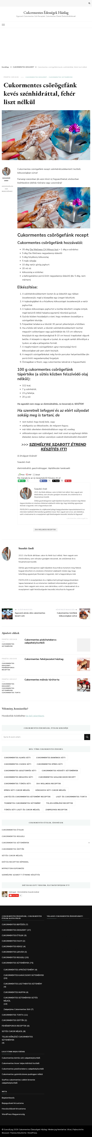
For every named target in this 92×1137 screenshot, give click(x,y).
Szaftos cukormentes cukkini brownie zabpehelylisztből (18, 1081)
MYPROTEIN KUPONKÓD (13, 868)
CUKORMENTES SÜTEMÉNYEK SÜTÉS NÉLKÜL (21, 999)
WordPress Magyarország (13, 1114)
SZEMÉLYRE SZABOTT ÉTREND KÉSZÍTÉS (21, 875)
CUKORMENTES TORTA (11, 693)
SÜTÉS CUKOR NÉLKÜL (12, 855)
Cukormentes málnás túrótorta (42, 679)
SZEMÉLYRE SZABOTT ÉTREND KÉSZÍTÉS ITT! (57, 447)
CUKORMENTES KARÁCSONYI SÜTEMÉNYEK (24, 975)
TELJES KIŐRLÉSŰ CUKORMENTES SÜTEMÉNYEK (17, 1038)
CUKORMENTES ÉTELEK (13, 830)
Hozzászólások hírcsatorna (14, 1108)
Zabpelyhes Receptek (56, 810)
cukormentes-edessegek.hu (77, 518)
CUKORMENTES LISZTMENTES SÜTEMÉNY (23, 983)
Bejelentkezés (8, 1098)
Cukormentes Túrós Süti (17, 783)
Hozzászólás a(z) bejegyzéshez (7, 188)
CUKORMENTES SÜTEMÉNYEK (61, 77)
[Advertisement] (46, 46)
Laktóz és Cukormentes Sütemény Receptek (27, 797)
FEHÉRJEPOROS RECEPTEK (8, 669)
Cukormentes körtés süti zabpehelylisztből (21, 1058)
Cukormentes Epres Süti (50, 764)
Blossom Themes (9, 1133)
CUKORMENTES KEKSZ (12, 946)
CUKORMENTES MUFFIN (14, 992)
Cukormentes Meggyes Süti (18, 777)
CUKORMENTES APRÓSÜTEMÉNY (19, 969)
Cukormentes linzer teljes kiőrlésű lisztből (20, 1063)
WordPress (32, 1133)
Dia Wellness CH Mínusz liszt (44, 249)
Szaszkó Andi (6, 179)
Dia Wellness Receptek (45, 530)
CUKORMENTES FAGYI (12, 941)
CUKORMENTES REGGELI (13, 836)
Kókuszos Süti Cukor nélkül (51, 790)
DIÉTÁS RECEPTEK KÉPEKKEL (15, 862)
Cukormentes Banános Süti (51, 758)
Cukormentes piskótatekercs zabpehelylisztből (40, 641)
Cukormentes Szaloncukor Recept (57, 777)
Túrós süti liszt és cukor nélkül (22, 810)
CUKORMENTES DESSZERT (36, 77)
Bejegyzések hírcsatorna (13, 1103)
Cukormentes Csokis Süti (17, 764)
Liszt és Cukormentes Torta (71, 797)
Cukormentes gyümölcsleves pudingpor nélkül (22, 1074)
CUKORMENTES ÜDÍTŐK (13, 849)
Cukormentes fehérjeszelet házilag (44, 659)
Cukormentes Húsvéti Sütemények (60, 770)
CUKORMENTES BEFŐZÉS (13, 924)
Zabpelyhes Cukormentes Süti (17, 1009)
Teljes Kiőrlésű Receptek (59, 803)
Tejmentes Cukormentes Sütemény (22, 803)
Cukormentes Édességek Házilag (46, 12)
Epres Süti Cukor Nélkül (17, 790)
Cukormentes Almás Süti (17, 758)
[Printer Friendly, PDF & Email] (29, 474)
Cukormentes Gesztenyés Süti (20, 770)
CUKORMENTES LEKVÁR (13, 952)
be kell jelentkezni (35, 715)
